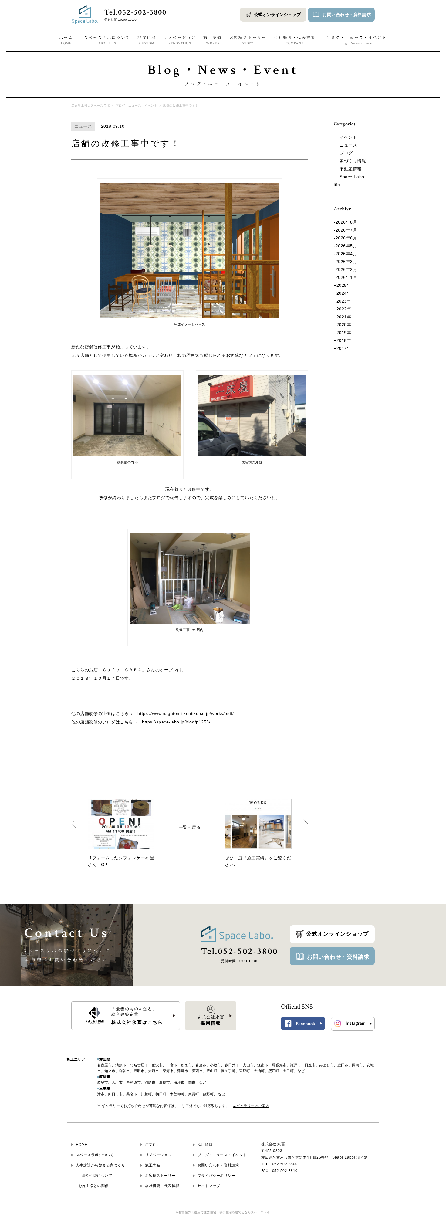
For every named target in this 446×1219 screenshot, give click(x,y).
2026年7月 (346, 230)
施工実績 (212, 40)
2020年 (343, 324)
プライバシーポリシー (216, 1175)
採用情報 (205, 1145)
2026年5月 (346, 245)
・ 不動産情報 (348, 168)
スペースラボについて (107, 40)
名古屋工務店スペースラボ (90, 105)
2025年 (343, 285)
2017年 (343, 348)
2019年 (343, 332)
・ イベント (345, 137)
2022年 (343, 308)
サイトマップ (209, 1186)
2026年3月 (346, 261)
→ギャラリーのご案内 (251, 1106)
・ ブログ (343, 153)
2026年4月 (346, 253)
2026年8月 (346, 222)
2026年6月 (346, 237)
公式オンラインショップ (277, 14)
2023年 (343, 301)
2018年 (343, 340)
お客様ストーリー (248, 40)
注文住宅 (146, 40)
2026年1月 (346, 277)
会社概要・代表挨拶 (295, 40)
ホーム (66, 40)
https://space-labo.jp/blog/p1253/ (176, 722)
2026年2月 (346, 269)
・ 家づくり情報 (350, 160)
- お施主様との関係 (92, 1186)
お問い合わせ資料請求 (347, 14)
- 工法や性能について (94, 1175)
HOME (81, 1145)
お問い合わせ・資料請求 (338, 957)
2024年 (343, 293)
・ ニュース (345, 145)
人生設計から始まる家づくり (100, 1165)
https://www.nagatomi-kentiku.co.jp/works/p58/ (185, 713)
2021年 (343, 316)
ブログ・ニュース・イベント (356, 40)
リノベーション (180, 40)
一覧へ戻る (190, 827)
